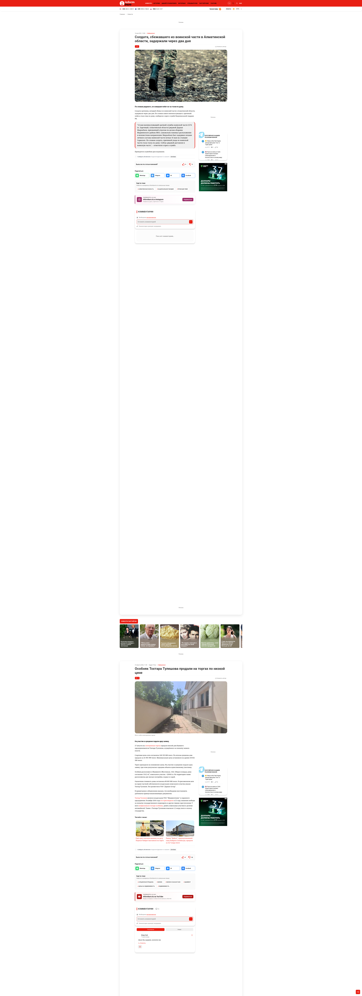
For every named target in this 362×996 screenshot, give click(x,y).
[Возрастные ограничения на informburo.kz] (229, 3)
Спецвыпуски (192, 3)
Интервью (182, 3)
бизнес (160, 882)
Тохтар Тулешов (141, 798)
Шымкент (187, 882)
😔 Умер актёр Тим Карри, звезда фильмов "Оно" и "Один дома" (213, 142)
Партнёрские (204, 3)
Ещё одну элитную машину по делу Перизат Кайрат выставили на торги (150, 839)
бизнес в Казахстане (173, 882)
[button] (234, 9)
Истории (156, 3)
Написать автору (221, 46)
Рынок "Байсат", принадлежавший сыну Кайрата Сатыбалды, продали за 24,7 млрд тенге (179, 840)
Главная (122, 14)
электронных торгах (153, 746)
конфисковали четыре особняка (151, 806)
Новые (179, 929)
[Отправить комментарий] (191, 222)
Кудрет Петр (152, 665)
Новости (148, 3)
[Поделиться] (358, 992)
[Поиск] (233, 3)
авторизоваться (151, 217)
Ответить (143, 943)
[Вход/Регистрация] (237, 3)
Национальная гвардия (166, 189)
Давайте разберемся (169, 3)
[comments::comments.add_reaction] (140, 946)
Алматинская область (146, 189)
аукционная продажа (146, 882)
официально (151, 33)
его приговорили (167, 800)
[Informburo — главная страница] (128, 3)
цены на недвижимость (147, 886)
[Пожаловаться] (192, 935)
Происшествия (183, 189)
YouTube (214, 3)
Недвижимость (164, 886)
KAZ (240, 3)
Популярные (150, 929)
